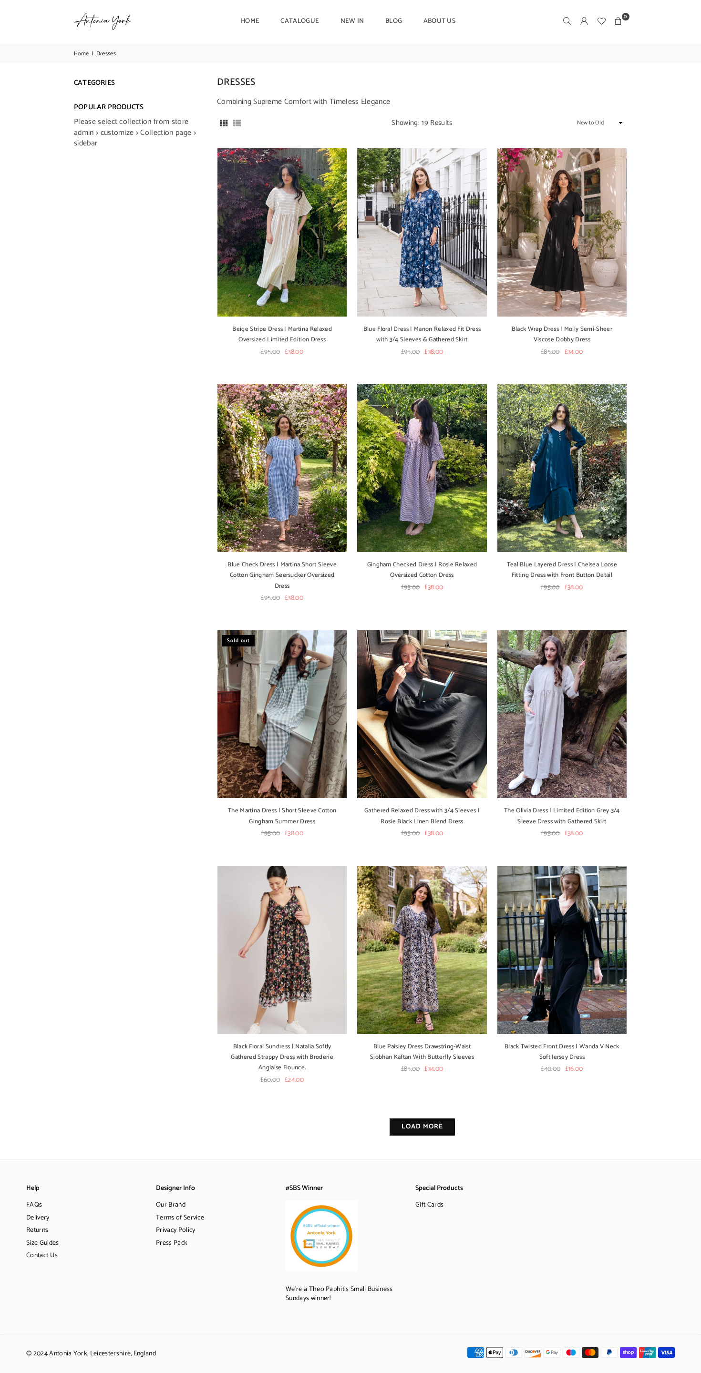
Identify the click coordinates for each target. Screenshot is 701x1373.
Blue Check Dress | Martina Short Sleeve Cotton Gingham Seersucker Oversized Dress (281, 575)
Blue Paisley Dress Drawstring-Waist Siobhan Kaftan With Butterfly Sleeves (422, 1052)
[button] (618, 21)
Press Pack (171, 1243)
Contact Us (42, 1255)
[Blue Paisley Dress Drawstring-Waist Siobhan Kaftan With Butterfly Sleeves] (421, 950)
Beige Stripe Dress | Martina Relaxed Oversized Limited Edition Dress (282, 334)
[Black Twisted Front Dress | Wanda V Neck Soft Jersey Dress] (562, 950)
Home (250, 21)
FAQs (34, 1204)
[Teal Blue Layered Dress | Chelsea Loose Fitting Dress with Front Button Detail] (562, 468)
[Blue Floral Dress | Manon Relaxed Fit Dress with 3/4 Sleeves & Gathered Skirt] (421, 232)
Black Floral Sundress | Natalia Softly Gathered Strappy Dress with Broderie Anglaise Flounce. (282, 1057)
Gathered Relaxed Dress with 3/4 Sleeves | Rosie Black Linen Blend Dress (422, 816)
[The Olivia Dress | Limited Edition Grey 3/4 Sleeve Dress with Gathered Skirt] (562, 714)
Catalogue (299, 21)
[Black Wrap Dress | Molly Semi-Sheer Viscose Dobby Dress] (562, 232)
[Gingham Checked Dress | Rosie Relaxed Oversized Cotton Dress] (421, 468)
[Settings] (584, 21)
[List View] (237, 123)
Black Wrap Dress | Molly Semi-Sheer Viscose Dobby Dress (562, 334)
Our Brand (171, 1204)
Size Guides (42, 1243)
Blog (393, 21)
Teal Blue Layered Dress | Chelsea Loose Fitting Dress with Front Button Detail (562, 570)
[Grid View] (223, 123)
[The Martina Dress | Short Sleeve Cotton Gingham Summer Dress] (282, 714)
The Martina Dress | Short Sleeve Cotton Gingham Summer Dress (282, 816)
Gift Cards (429, 1204)
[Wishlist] (601, 21)
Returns (37, 1230)
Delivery (38, 1217)
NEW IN (352, 21)
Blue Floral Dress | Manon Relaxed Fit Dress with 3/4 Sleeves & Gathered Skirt (422, 334)
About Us (439, 21)
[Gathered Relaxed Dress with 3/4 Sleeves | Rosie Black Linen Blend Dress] (421, 714)
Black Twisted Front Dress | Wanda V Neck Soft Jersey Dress (562, 1052)
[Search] (567, 21)
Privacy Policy (175, 1230)
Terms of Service (180, 1217)
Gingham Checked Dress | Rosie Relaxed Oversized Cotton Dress (422, 570)
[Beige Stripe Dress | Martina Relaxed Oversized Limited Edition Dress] (282, 232)
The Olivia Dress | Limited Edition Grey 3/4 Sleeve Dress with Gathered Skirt (562, 816)
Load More (422, 1126)
